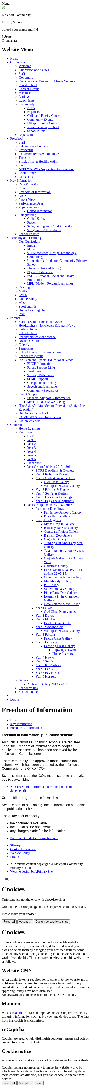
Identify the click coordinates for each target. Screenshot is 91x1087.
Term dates (26, 348)
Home (14, 58)
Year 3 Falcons (45, 634)
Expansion (34, 112)
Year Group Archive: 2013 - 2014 (49, 466)
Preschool (16, 138)
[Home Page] (3, 8)
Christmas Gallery (56, 566)
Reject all (9, 921)
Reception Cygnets (48, 520)
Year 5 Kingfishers (48, 665)
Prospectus (26, 150)
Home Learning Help (33, 310)
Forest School (28, 85)
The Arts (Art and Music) (44, 268)
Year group (26, 432)
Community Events (40, 119)
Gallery (24, 680)
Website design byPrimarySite (31, 871)
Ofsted (23, 196)
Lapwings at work (64, 650)
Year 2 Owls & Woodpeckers (55, 478)
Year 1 (31, 440)
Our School (18, 62)
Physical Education (40, 272)
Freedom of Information (35, 192)
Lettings (24, 96)
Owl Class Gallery (56, 482)
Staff (22, 73)
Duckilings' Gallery (57, 516)
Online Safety (36, 218)
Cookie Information (23, 849)
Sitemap (15, 845)
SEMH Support (37, 379)
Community (26, 104)
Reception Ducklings (50, 508)
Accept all (25, 921)
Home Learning (29, 428)
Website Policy (20, 853)
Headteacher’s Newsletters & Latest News (47, 325)
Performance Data (31, 203)
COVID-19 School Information (40, 417)
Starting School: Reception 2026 (40, 321)
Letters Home (28, 329)
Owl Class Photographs (60, 611)
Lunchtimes (26, 100)
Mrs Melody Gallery (57, 581)
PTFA (31, 108)
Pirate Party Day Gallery (60, 592)
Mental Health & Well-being (46, 402)
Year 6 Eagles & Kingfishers (55, 501)
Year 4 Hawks (45, 657)
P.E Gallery (51, 585)
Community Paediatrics (42, 390)
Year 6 (31, 459)
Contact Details (29, 89)
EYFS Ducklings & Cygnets (55, 470)
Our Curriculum (29, 241)
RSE (22, 314)
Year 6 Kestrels (46, 676)
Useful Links (27, 173)
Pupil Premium (29, 207)
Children (16, 424)
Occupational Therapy (42, 383)
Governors (26, 77)
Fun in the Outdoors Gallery (63, 512)
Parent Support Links (41, 367)
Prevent (32, 222)
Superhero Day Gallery (59, 589)
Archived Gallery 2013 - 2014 (47, 684)
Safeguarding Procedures (44, 230)
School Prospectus (31, 356)
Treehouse (34, 371)
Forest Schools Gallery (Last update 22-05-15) (63, 571)
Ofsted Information (39, 211)
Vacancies (25, 93)
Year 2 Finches (45, 619)
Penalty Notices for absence (37, 337)
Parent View (27, 199)
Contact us (26, 176)
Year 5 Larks (44, 669)
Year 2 (31, 444)
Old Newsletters (29, 421)
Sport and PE (27, 306)
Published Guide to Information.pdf (34, 838)
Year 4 (31, 451)
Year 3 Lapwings (47, 642)
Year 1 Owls (44, 608)
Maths (31, 249)
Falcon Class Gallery (58, 638)
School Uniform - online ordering (41, 352)
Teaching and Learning (25, 238)
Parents (15, 318)
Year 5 (31, 455)
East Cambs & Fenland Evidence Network (47, 81)
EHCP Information (39, 363)
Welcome (25, 66)
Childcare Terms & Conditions (39, 154)
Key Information (21, 180)
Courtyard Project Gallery (61, 531)
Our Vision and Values (34, 70)
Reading (24, 287)
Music (23, 302)
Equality (24, 188)
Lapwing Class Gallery (59, 646)
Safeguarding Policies (33, 146)
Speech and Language (42, 386)
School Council (29, 692)
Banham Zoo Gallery (58, 535)
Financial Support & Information (49, 398)
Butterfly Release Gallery (61, 528)
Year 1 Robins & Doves (52, 474)
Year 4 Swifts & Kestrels (52, 493)
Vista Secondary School (43, 127)
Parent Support (29, 394)
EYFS (23, 295)
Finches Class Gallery (58, 623)
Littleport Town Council (43, 123)
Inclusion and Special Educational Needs (46, 360)
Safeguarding (27, 215)
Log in (14, 699)
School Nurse (36, 131)
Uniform (24, 165)
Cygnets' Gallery (55, 539)
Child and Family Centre (43, 115)
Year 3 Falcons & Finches (53, 489)
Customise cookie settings (52, 921)
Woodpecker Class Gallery (62, 486)
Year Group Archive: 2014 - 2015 (49, 505)
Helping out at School (33, 413)
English (32, 245)
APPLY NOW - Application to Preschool (46, 169)
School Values (28, 688)
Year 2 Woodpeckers (49, 627)
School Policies (29, 234)
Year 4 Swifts (45, 661)
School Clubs (28, 333)
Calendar (25, 344)
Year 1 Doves (45, 615)
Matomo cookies (23, 1013)
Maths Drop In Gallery (59, 524)
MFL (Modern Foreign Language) (50, 283)
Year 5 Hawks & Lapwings (54, 497)
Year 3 (31, 447)
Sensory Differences (40, 375)
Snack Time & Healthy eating (38, 161)
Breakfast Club (29, 341)
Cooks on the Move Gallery (62, 577)
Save (39, 1083)
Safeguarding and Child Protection (50, 226)
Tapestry (24, 157)
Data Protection (29, 184)
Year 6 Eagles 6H (47, 672)
